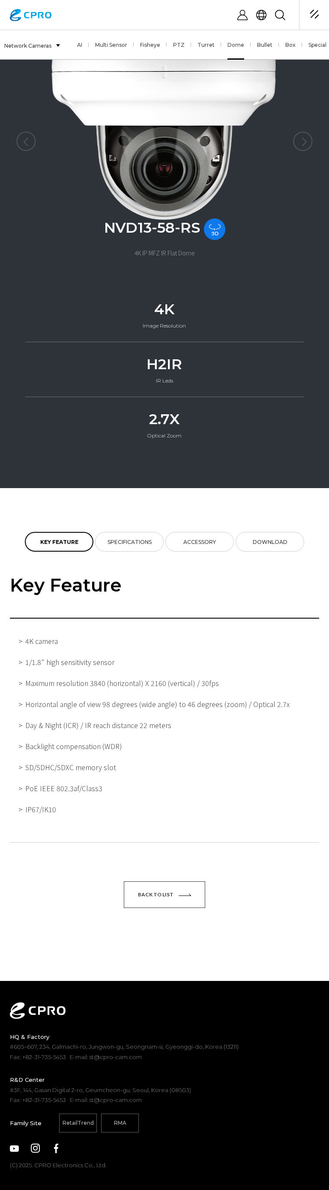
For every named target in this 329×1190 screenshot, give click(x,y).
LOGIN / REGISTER (242, 15)
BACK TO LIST (156, 894)
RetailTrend (78, 1123)
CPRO (30, 15)
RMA (120, 1123)
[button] (26, 141)
